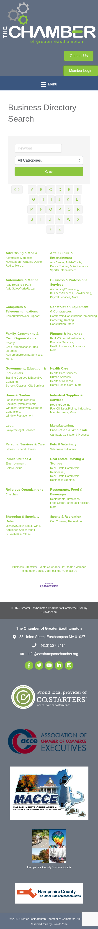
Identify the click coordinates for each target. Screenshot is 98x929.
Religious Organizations (24, 489)
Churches (12, 494)
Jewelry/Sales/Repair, (19, 525)
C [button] (50, 190)
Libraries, (11, 350)
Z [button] (60, 229)
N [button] (41, 209)
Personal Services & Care (25, 444)
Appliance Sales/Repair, (21, 530)
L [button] (77, 199)
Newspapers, (14, 261)
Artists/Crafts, (74, 262)
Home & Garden (18, 395)
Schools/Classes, (16, 385)
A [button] (32, 190)
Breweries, (73, 499)
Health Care (59, 368)
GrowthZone (49, 612)
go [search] (51, 171)
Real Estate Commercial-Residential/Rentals (65, 478)
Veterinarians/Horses (63, 449)
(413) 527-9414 (53, 645)
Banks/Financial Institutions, (67, 338)
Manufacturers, (59, 412)
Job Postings (53, 570)
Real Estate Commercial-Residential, (65, 470)
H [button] (42, 199)
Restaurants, (58, 499)
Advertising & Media (21, 253)
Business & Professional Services (69, 282)
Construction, (58, 324)
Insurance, (79, 346)
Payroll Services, (60, 297)
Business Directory (24, 567)
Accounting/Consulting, (64, 289)
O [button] (50, 209)
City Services (36, 385)
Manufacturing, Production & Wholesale (69, 428)
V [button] (59, 219)
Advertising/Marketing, (19, 258)
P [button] (60, 209)
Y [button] (50, 229)
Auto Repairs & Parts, (19, 284)
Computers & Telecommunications (22, 309)
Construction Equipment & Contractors (69, 309)
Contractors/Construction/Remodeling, (74, 316)
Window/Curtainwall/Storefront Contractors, (24, 409)
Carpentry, (56, 320)
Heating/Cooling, (60, 404)
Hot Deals (67, 567)
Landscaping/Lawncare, (21, 400)
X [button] (78, 219)
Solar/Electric (14, 468)
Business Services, (62, 293)
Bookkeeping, (83, 293)
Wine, (37, 525)
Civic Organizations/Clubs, (22, 347)
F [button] (78, 190)
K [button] (68, 199)
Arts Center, (57, 262)
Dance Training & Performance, (69, 266)
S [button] (32, 219)
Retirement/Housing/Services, (24, 354)
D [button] (60, 190)
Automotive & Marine (22, 280)
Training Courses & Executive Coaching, (24, 379)
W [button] (68, 219)
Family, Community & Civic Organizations (22, 336)
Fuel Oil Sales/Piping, (63, 408)
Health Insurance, (61, 346)
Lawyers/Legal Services (20, 430)
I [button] (51, 199)
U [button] (50, 219)
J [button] (59, 199)
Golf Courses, (58, 521)
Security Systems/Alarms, (21, 404)
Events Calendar (48, 567)
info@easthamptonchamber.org (53, 654)
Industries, (84, 408)
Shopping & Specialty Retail (22, 519)
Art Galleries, (14, 533)
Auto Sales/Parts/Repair (20, 288)
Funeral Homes (26, 449)
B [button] (41, 190)
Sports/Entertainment (63, 270)
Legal (10, 425)
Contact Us (70, 570)
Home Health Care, (62, 385)
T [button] (41, 219)
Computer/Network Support (22, 316)
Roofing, (69, 320)
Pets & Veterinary (63, 444)
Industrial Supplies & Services (66, 397)
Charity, (10, 343)
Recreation (75, 521)
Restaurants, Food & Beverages (66, 492)
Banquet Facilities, (78, 502)
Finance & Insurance (66, 333)
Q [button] (69, 209)
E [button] (69, 190)
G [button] (33, 199)
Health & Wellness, (62, 381)
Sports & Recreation (65, 516)
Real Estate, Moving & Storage (67, 461)
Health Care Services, (63, 373)
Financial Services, (62, 342)
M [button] (31, 209)
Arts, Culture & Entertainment (61, 255)
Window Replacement (19, 415)
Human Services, (60, 377)
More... (19, 265)
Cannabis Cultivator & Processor (70, 434)
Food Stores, (58, 502)
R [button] (78, 209)
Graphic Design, (33, 261)
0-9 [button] (17, 190)
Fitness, (10, 449)
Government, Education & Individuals (26, 371)
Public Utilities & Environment (18, 461)
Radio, (10, 265)
